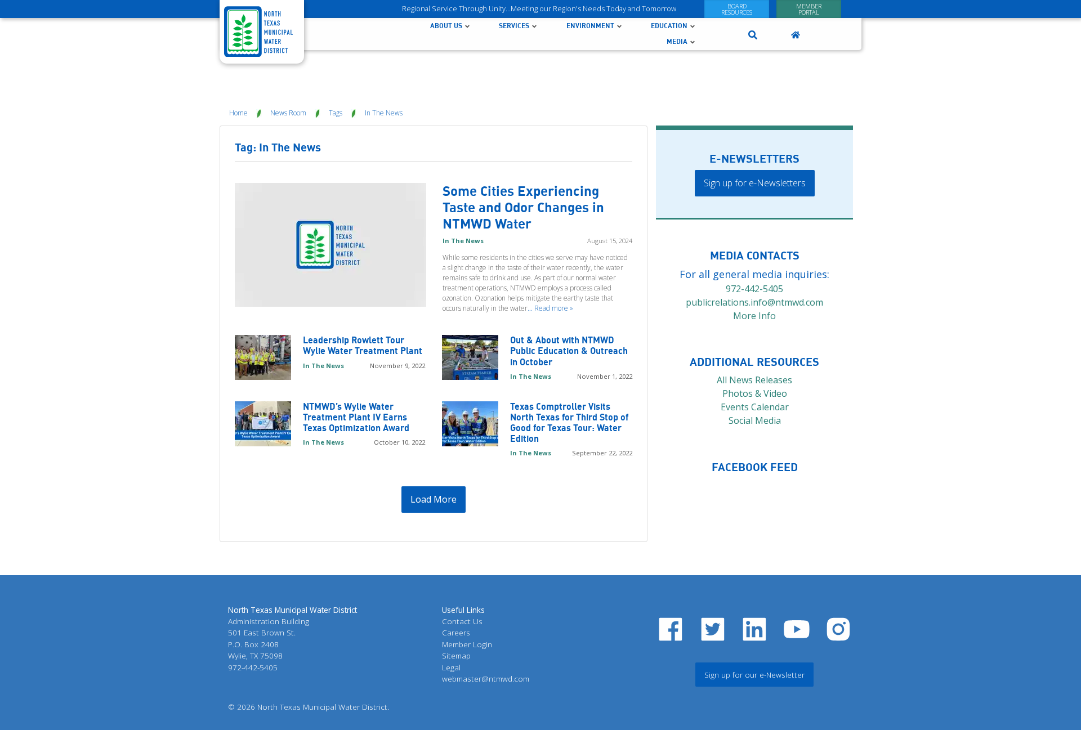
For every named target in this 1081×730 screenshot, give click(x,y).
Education (669, 25)
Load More (433, 499)
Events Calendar (755, 407)
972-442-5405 (754, 289)
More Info (754, 316)
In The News (384, 113)
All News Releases (754, 380)
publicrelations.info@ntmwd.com (754, 302)
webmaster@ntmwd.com (485, 678)
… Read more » (550, 308)
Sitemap (456, 655)
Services (514, 25)
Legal (451, 667)
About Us (446, 25)
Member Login (467, 644)
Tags (335, 113)
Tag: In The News (278, 147)
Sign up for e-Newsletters (755, 183)
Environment (590, 25)
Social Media (755, 420)
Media (677, 41)
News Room (288, 113)
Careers (456, 632)
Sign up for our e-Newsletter (754, 674)
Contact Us (462, 621)
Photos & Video (754, 393)
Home (238, 113)
